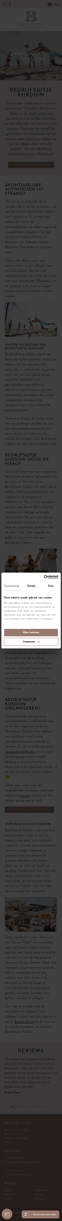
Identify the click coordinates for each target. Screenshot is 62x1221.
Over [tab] (51, 586)
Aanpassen (29, 642)
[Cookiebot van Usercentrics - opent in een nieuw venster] (44, 577)
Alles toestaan (31, 632)
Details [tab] (31, 586)
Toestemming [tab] (11, 586)
